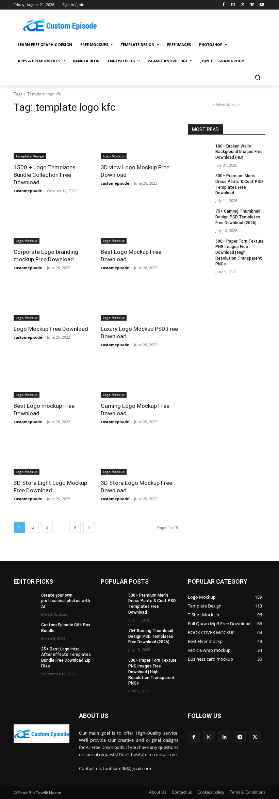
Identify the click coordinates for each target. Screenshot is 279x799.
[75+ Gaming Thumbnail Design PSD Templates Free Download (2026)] (199, 217)
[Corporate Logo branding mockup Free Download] (52, 224)
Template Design (30, 156)
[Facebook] (224, 5)
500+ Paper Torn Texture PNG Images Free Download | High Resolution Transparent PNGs (239, 252)
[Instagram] (233, 5)
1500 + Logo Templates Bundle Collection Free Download (45, 175)
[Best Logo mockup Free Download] (52, 378)
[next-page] (89, 527)
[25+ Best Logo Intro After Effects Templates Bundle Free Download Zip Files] (25, 654)
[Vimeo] (252, 5)
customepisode (28, 190)
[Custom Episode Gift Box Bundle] (25, 630)
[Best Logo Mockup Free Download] (139, 224)
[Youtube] (261, 5)
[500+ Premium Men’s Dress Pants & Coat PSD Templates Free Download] (199, 181)
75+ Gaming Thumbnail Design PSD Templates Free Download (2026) (237, 217)
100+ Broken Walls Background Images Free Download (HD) (239, 152)
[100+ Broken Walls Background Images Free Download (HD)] (199, 151)
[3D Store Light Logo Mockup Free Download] (52, 455)
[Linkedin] (224, 737)
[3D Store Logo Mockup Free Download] (139, 455)
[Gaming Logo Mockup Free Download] (139, 378)
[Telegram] (240, 737)
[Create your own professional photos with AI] (25, 601)
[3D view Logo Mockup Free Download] (139, 139)
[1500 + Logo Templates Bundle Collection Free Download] (52, 139)
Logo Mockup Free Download (51, 328)
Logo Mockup (114, 156)
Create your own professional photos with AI (65, 601)
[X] (243, 5)
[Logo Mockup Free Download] (52, 301)
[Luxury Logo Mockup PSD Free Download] (139, 301)
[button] (257, 78)
